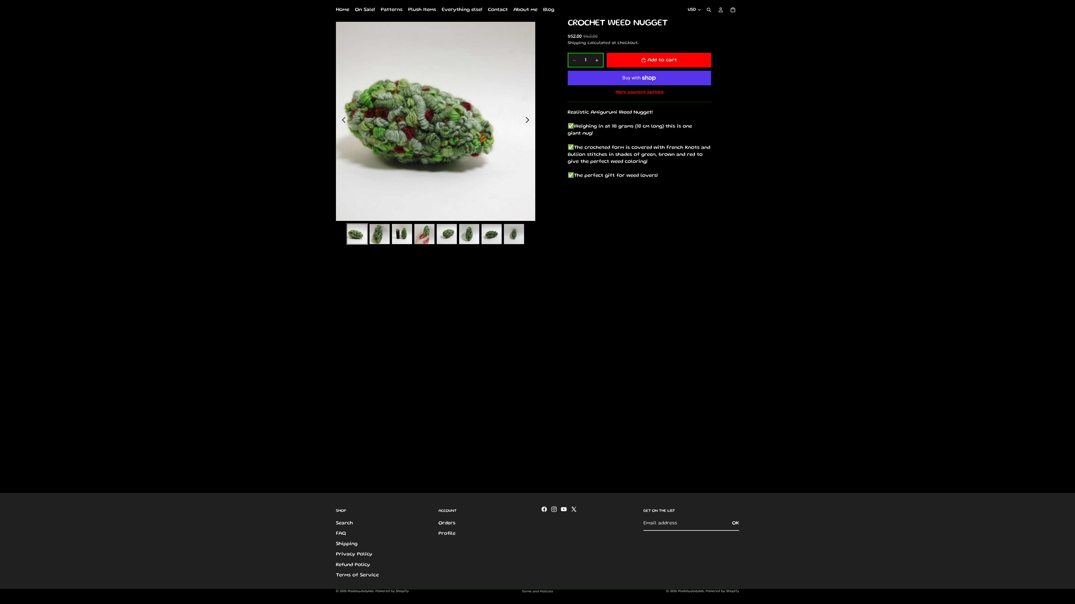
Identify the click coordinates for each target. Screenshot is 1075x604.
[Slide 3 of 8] (402, 234)
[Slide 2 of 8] (380, 234)
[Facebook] (544, 509)
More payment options (639, 92)
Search (344, 523)
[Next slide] (529, 121)
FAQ (341, 533)
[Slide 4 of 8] (424, 234)
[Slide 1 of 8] (357, 234)
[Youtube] (563, 509)
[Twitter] (574, 509)
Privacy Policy (354, 554)
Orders (446, 523)
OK (735, 523)
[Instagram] (554, 509)
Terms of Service (357, 575)
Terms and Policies (537, 591)
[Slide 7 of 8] (492, 234)
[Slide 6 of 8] (469, 234)
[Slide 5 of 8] (447, 234)
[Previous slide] (342, 121)
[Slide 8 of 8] (514, 234)
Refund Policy (353, 565)
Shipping (346, 544)
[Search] (709, 10)
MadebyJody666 (360, 591)
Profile (446, 533)
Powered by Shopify (392, 591)
